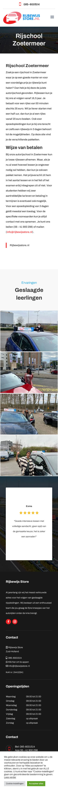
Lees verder (10, 777)
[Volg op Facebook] (8, 621)
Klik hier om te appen (18, 662)
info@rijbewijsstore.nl (19, 232)
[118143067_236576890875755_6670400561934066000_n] (29, 392)
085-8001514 (32, 4)
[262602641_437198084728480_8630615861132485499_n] (29, 350)
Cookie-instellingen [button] (15, 783)
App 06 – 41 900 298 (26, 750)
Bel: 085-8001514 (25, 746)
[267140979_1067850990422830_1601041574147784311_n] (29, 475)
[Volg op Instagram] (14, 621)
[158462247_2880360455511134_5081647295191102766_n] (29, 433)
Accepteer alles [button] (36, 783)
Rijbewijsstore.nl (19, 245)
